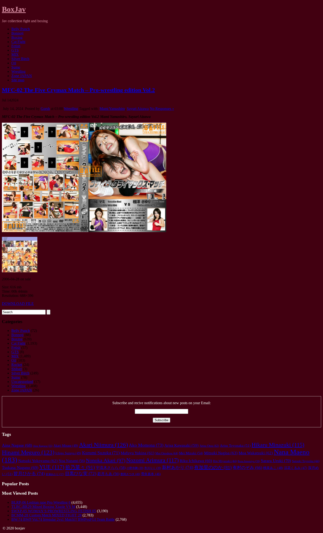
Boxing (16, 37)
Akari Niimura (103, 445)
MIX (15, 54)
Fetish (15, 46)
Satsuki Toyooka (305, 461)
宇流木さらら (111, 468)
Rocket (16, 365)
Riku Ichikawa (196, 461)
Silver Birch (20, 59)
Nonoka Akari (105, 460)
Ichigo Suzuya (68, 453)
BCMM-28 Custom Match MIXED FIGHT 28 (46, 515)
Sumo (15, 67)
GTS (15, 50)
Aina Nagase (17, 445)
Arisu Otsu (209, 445)
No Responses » (162, 109)
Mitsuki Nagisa (221, 453)
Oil (13, 63)
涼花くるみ (295, 468)
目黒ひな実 (80, 473)
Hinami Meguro (28, 452)
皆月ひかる (29, 473)
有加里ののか (213, 467)
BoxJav (14, 9)
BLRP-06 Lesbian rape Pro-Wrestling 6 (40, 502)
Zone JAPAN (21, 76)
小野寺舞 (135, 468)
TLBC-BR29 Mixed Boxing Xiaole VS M (43, 507)
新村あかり (177, 467)
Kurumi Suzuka (101, 452)
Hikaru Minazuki (278, 445)
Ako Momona (146, 445)
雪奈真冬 (151, 474)
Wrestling (18, 71)
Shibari (16, 369)
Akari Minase (65, 445)
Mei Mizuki (191, 453)
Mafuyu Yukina (137, 453)
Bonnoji (17, 33)
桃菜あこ (273, 468)
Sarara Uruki (276, 460)
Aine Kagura (42, 446)
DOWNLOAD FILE (18, 304)
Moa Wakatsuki (256, 453)
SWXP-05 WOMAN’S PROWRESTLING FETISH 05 (53, 511)
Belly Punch (20, 29)
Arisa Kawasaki (181, 445)
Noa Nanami (72, 461)
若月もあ (108, 474)
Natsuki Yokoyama (38, 461)
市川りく (152, 468)
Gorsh (45, 109)
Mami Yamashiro (112, 109)
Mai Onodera (166, 453)
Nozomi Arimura (152, 460)
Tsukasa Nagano (20, 467)
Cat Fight (18, 42)
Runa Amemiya (249, 461)
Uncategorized (22, 382)
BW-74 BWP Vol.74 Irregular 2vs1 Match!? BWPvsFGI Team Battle (63, 519)
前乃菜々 (80, 467)
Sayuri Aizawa (138, 109)
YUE (51, 467)
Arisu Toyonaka (235, 445)
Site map (17, 80)
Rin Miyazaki (225, 461)
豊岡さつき (130, 474)
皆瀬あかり (55, 474)
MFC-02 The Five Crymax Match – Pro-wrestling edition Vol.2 (78, 90)
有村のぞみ (247, 467)
